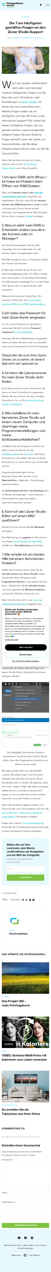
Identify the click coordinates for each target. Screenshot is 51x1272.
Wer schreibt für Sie (31, 1245)
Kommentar (7, 1160)
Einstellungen (26, 655)
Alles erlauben (26, 647)
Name (5, 1193)
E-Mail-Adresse (9, 1202)
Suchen (43, 1245)
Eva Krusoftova (18, 934)
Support (16, 38)
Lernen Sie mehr (11, 640)
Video (4, 1051)
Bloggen (25, 16)
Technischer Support (30, 38)
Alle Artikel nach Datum (13, 1245)
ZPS (42, 38)
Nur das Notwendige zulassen (25, 661)
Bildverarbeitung (10, 1105)
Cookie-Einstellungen (25, 1248)
